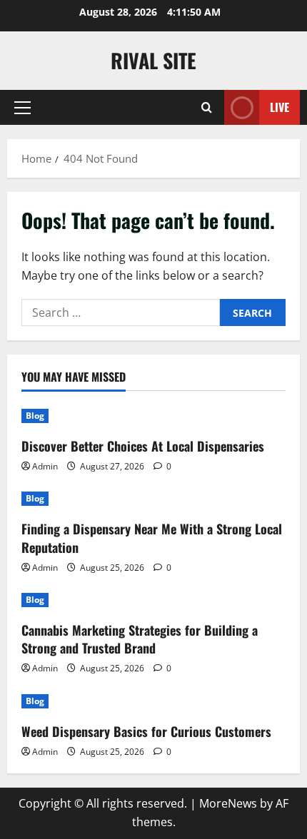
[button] (22, 108)
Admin (45, 466)
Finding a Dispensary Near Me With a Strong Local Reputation (151, 537)
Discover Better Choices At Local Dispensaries (142, 446)
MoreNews (228, 803)
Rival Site (153, 60)
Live (279, 107)
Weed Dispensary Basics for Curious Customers (146, 731)
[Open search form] (206, 107)
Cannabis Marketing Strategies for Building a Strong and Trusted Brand (139, 639)
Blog (35, 416)
